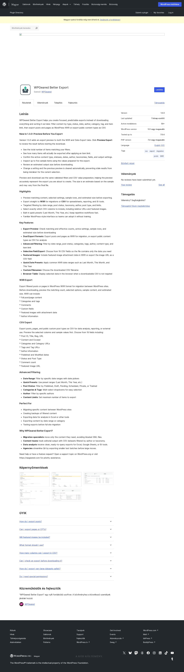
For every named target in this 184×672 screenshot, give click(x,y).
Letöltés (159, 90)
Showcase (47, 630)
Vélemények (42, 102)
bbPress (147, 638)
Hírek (12, 634)
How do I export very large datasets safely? (39, 569)
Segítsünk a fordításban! (110, 20)
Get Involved (115, 630)
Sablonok (47, 634)
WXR (162, 156)
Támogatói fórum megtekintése (135, 206)
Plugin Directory (16, 12)
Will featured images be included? (34, 537)
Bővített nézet (127, 163)
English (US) (160, 145)
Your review (126, 185)
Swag (113, 642)
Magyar (37, 656)
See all (162, 185)
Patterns (46, 642)
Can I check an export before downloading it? (40, 561)
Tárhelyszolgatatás (18, 638)
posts (156, 156)
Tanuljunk (80, 630)
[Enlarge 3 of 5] (78, 475)
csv (146, 151)
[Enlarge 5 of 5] (110, 475)
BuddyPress (149, 642)
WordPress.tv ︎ (83, 642)
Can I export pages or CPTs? (32, 529)
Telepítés (58, 102)
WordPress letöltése (169, 4)
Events (113, 634)
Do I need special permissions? (33, 576)
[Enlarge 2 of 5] (46, 492)
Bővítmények (48, 638)
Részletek (26, 102)
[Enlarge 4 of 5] (78, 492)
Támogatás (159, 102)
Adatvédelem (15, 642)
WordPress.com (150, 630)
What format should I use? (31, 545)
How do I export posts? (30, 521)
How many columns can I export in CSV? (38, 553)
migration (160, 151)
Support (80, 634)
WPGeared (47, 92)
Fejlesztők (81, 638)
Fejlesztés (72, 102)
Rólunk (13, 630)
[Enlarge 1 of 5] (46, 475)
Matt (146, 634)
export (152, 151)
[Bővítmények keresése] (36, 28)
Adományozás (117, 638)
